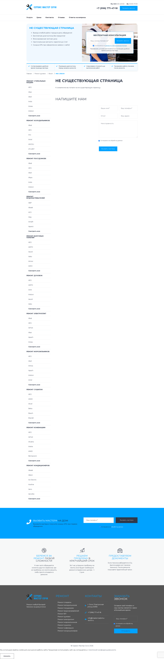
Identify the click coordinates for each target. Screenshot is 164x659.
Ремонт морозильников (37, 351)
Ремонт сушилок (34, 389)
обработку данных (117, 140)
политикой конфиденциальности (102, 650)
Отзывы (61, 17)
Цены (39, 17)
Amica (30, 366)
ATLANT (31, 149)
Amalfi (30, 222)
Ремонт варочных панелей (35, 236)
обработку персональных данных (116, 45)
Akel (30, 97)
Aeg (29, 217)
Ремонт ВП (62, 614)
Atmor (30, 261)
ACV (30, 212)
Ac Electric (32, 480)
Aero (30, 489)
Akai (30, 92)
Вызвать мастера (108, 149)
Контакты (50, 17)
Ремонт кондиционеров (38, 465)
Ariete (30, 446)
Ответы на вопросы (77, 17)
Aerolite (31, 494)
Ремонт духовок (40, 73)
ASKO (30, 399)
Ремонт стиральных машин (36, 81)
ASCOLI (31, 144)
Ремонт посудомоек (36, 158)
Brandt (31, 418)
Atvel (30, 404)
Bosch (51, 73)
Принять (7, 656)
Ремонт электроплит (36, 313)
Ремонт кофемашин (35, 427)
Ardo (30, 101)
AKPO (30, 247)
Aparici (30, 226)
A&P (30, 203)
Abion (30, 475)
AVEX (30, 266)
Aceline (31, 484)
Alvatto (31, 442)
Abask (30, 207)
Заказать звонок (128, 8)
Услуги (29, 17)
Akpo (30, 177)
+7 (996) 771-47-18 (107, 8)
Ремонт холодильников (38, 120)
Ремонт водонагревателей (35, 197)
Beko (30, 408)
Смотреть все (34, 116)
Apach (30, 337)
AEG (30, 87)
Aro (29, 135)
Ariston (31, 111)
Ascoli (30, 252)
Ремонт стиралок (64, 602)
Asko (30, 256)
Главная (29, 73)
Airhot (30, 328)
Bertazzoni (32, 456)
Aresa (30, 106)
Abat (30, 125)
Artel (30, 139)
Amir (30, 290)
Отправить (125, 631)
